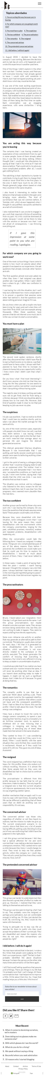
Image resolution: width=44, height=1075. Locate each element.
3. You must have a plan (14, 31)
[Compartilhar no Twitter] (10, 1018)
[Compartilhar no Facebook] (5, 1018)
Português (16, 1073)
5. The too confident (12, 34)
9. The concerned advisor (14, 42)
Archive (25, 1066)
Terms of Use (36, 1066)
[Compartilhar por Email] (16, 1018)
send (22, 999)
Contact (16, 1066)
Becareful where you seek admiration (21, 1055)
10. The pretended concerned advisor (19, 46)
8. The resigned (25, 38)
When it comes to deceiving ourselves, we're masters (21, 1031)
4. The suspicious (30, 31)
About (7, 1066)
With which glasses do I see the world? (21, 1043)
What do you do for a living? (17, 1047)
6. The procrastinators (30, 34)
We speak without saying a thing (19, 1051)
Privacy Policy (23, 1069)
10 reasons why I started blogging (19, 1059)
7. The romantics (11, 38)
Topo (31, 1073)
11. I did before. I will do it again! (17, 50)
